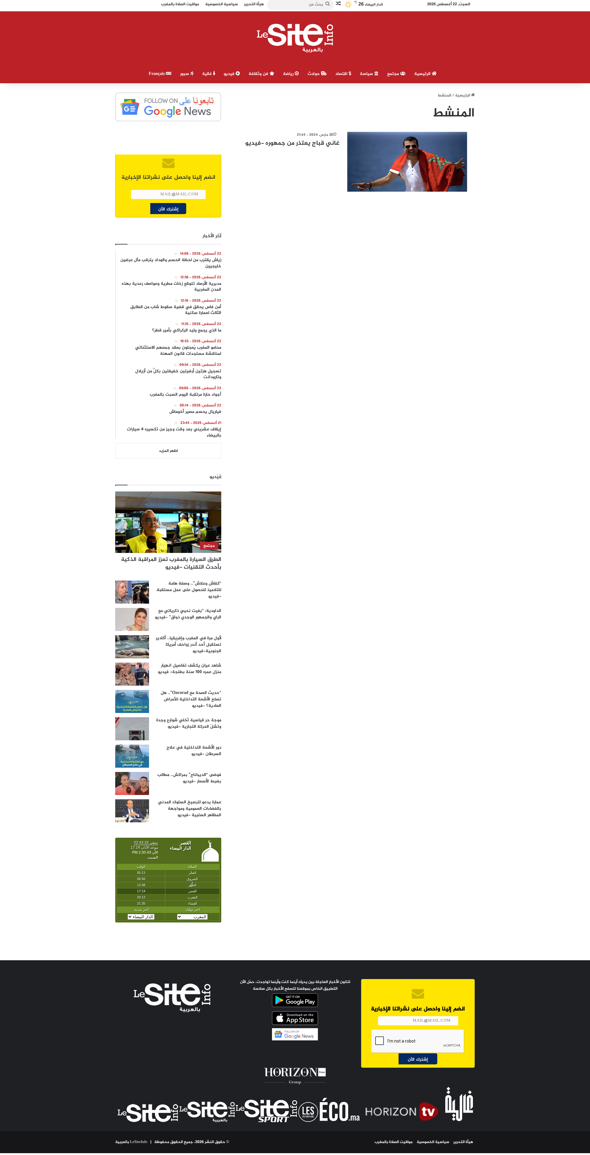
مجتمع (393, 73)
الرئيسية (423, 73)
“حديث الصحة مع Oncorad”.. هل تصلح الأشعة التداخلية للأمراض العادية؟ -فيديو (191, 699)
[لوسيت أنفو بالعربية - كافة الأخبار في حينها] (295, 38)
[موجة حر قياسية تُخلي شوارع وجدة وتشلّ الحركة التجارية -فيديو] (132, 728)
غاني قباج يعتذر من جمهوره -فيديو (292, 143)
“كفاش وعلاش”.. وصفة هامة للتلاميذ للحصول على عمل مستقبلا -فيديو (188, 590)
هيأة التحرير (463, 1142)
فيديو (230, 73)
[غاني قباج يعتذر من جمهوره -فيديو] (407, 162)
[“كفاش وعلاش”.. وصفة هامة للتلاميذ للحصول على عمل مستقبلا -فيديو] (132, 592)
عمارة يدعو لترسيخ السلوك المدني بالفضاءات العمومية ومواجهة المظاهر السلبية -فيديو (189, 809)
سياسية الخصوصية (433, 1142)
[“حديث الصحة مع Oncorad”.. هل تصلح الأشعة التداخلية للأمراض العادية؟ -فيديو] (132, 701)
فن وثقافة (259, 73)
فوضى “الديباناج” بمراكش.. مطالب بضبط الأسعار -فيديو (189, 778)
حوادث (314, 73)
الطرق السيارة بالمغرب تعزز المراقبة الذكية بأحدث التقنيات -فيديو (171, 563)
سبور (185, 73)
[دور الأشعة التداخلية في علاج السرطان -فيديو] (132, 756)
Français (157, 73)
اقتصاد (342, 73)
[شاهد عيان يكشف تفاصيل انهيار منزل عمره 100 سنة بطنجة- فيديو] (132, 674)
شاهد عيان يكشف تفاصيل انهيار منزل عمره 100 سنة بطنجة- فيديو (189, 668)
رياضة (289, 73)
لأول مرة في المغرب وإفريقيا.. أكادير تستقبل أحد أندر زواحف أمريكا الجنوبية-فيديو (188, 645)
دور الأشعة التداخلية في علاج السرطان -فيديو (194, 751)
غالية (207, 73)
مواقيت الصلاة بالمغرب (394, 1142)
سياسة (367, 73)
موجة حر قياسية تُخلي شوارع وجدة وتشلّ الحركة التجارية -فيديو (188, 723)
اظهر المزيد (168, 451)
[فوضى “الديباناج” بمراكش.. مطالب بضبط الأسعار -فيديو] (132, 783)
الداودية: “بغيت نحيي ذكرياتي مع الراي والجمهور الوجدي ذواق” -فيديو (188, 614)
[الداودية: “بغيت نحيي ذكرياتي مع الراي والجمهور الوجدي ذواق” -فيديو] (132, 619)
